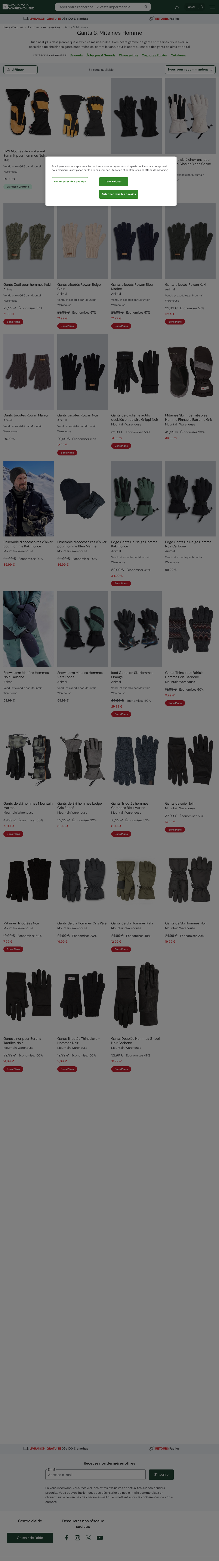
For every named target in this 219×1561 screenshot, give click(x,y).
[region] (111, 181)
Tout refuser (113, 181)
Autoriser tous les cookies (119, 194)
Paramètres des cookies (70, 181)
